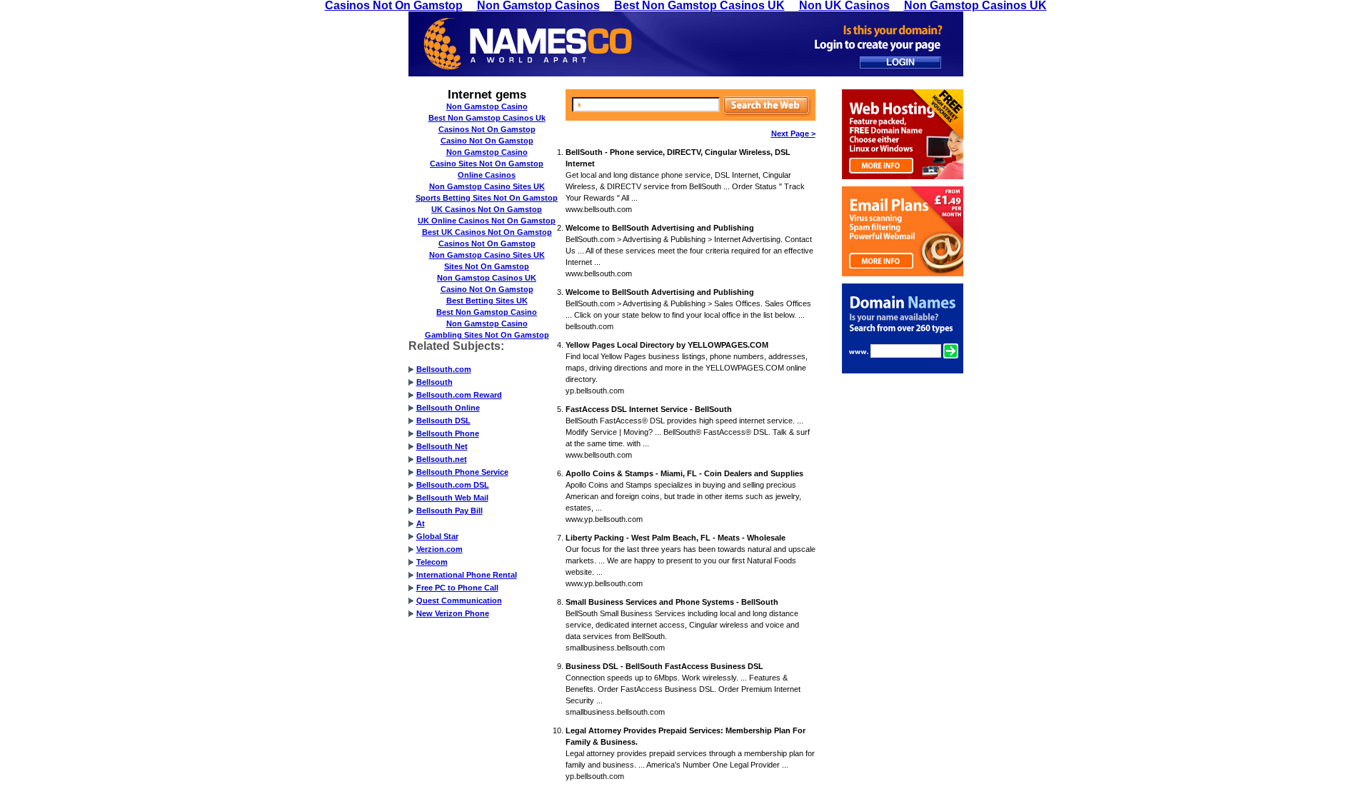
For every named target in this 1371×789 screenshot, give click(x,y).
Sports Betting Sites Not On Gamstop (487, 198)
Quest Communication (459, 600)
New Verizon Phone (452, 613)
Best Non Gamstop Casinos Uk (487, 118)
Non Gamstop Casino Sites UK (487, 186)
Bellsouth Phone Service (462, 472)
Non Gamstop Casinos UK (486, 277)
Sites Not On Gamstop (486, 266)
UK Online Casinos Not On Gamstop (487, 220)
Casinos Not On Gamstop (487, 129)
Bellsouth (434, 382)
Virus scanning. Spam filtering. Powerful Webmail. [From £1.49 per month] (902, 231)
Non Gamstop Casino (487, 106)
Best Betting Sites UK (487, 300)
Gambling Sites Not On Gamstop (487, 335)
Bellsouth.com (443, 369)
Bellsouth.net (441, 459)
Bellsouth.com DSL (452, 485)
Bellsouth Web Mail (452, 497)
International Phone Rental (466, 575)
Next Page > (793, 133)
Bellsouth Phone (447, 433)
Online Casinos (487, 175)
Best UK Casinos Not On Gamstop (487, 232)
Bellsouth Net (442, 446)
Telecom (432, 562)
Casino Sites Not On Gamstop (486, 163)
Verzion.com (439, 549)
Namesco (527, 44)
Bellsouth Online (448, 407)
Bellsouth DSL (443, 420)
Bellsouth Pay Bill (449, 510)
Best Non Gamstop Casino (486, 312)
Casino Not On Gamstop (487, 140)
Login (900, 62)
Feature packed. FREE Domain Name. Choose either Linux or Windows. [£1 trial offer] (902, 134)
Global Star (437, 536)
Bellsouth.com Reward (459, 395)
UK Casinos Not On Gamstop (486, 209)
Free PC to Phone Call (457, 587)
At (420, 523)
